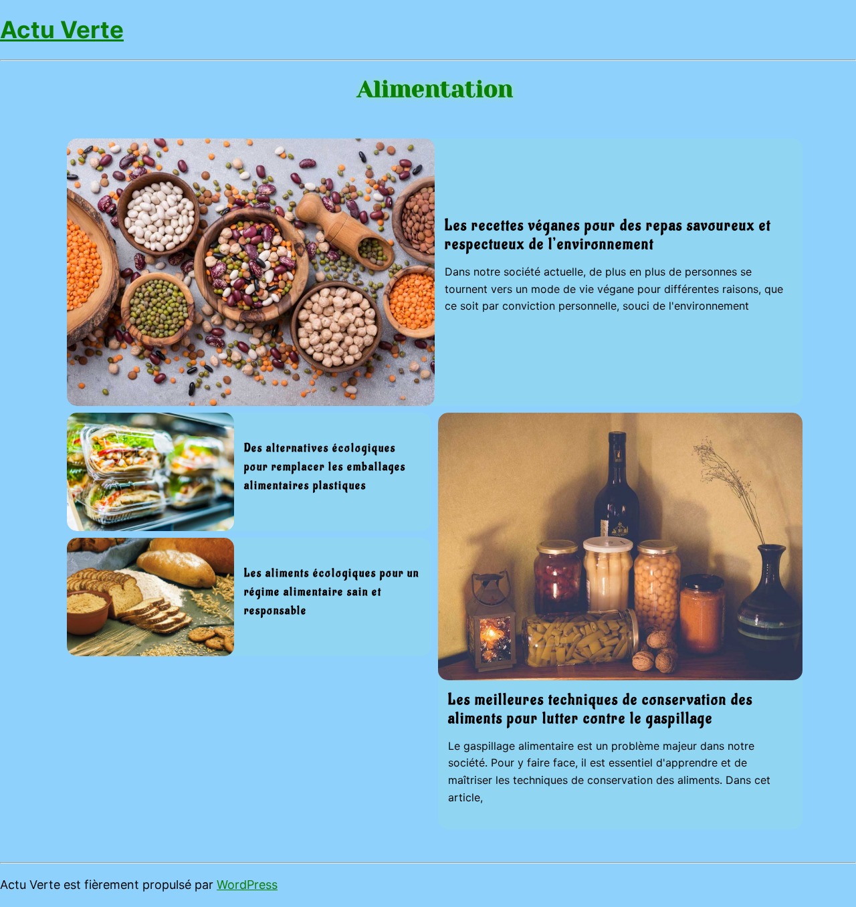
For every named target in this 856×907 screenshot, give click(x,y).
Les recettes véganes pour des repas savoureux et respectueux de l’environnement (608, 234)
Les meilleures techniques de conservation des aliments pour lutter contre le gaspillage (600, 709)
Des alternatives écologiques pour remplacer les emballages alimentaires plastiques (325, 467)
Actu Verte (62, 29)
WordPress (247, 885)
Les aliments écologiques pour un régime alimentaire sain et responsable (331, 592)
